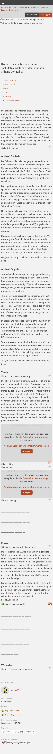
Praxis (5, 92)
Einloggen (45, 14)
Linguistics (30, 731)
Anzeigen (26, 451)
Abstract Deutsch (9, 80)
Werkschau (7, 96)
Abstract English (9, 84)
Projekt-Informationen (11, 100)
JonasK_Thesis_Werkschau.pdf (17, 742)
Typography (18, 731)
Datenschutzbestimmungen (36, 437)
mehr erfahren (16, 10)
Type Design (6, 731)
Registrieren (32, 14)
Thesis (5, 88)
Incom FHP (26, 3)
